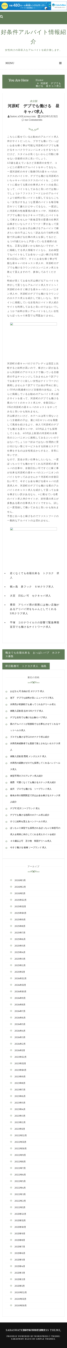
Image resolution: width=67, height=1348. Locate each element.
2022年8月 (20, 1161)
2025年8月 (19, 926)
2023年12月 (20, 1057)
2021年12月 (20, 1213)
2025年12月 (20, 900)
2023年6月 (20, 1096)
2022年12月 (20, 1135)
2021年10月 (20, 1227)
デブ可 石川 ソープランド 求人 (25, 808)
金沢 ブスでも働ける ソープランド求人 (31, 788)
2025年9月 (20, 919)
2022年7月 (20, 1168)
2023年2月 (20, 1122)
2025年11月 (20, 906)
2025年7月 (19, 932)
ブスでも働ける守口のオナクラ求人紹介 (29, 736)
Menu (9, 63)
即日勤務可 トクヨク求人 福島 (26, 666)
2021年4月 (19, 1266)
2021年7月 (19, 1246)
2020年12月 (20, 1292)
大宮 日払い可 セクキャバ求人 (30, 595)
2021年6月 (19, 1253)
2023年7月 (19, 1089)
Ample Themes (45, 1339)
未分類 (33, 101)
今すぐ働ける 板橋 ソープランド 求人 (28, 847)
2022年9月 (20, 1155)
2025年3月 (19, 958)
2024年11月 (20, 985)
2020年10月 (20, 1305)
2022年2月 (20, 1200)
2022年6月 (20, 1174)
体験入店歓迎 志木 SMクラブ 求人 (26, 710)
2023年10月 (20, 1070)
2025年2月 (20, 965)
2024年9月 (20, 998)
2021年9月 (19, 1233)
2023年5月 (19, 1102)
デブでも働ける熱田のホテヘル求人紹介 (29, 814)
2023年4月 (19, 1109)
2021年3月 (19, 1272)
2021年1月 (19, 1285)
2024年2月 (20, 1043)
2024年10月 (20, 991)
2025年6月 (20, 939)
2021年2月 (19, 1279)
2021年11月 (20, 1220)
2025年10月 (20, 913)
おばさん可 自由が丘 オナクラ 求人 (27, 691)
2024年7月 (19, 1011)
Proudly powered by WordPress (28, 1336)
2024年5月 (19, 1024)
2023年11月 (20, 1063)
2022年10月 (20, 1148)
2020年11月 (20, 1299)
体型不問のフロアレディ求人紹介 (26, 775)
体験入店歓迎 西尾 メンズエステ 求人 (28, 756)
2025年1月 (19, 971)
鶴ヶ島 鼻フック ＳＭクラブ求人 (32, 586)
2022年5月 (20, 1181)
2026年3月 (20, 880)
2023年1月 (19, 1128)
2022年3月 (20, 1194)
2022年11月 (20, 1142)
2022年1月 (19, 1207)
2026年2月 (20, 886)
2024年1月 (19, 1050)
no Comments (33, 119)
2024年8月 (19, 1004)
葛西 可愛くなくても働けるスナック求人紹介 (33, 782)
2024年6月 (20, 1017)
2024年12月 (20, 978)
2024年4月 (19, 1030)
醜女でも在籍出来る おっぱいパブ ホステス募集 (32, 654)
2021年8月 (19, 1240)
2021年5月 (19, 1259)
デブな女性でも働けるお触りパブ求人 (28, 717)
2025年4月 (19, 952)
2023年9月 (20, 1076)
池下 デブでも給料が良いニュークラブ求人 (32, 697)
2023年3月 (19, 1115)
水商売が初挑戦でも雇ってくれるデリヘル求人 (33, 704)
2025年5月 (19, 945)
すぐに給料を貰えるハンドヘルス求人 (28, 821)
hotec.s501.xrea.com (23, 116)
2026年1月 (19, 893)
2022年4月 (20, 1187)
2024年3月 (19, 1037)
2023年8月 (19, 1083)
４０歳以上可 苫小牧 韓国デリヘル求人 (31, 840)
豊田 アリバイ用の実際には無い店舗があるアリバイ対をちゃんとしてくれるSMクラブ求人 (34, 609)
